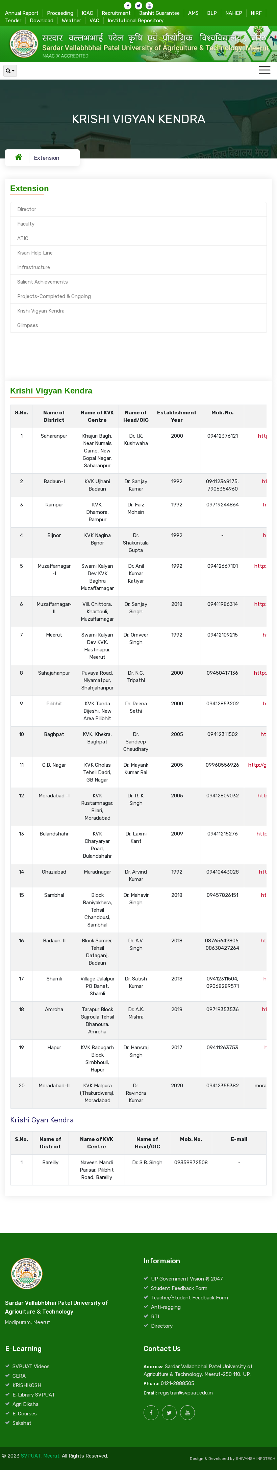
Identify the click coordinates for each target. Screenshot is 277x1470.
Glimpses (27, 325)
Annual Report (22, 13)
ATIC (22, 238)
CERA (19, 1376)
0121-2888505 (177, 1383)
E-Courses (24, 1414)
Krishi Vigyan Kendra (41, 311)
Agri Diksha (25, 1404)
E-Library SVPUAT (33, 1395)
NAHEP (233, 13)
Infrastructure (33, 267)
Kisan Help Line (35, 253)
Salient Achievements (42, 282)
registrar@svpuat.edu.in (185, 1393)
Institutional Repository (135, 21)
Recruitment (116, 13)
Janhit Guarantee (159, 13)
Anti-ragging (166, 1307)
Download (41, 21)
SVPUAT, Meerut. (40, 1456)
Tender (13, 21)
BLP (212, 13)
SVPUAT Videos (31, 1366)
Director (26, 209)
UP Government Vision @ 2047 (187, 1279)
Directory (162, 1326)
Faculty (25, 224)
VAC (94, 21)
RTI (155, 1317)
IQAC (87, 13)
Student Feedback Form (179, 1288)
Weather (71, 21)
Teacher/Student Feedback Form (189, 1298)
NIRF (256, 13)
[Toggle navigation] (264, 70)
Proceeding (60, 13)
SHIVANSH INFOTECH (255, 1458)
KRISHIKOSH (26, 1385)
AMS (193, 13)
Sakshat (21, 1423)
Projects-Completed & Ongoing (54, 296)
